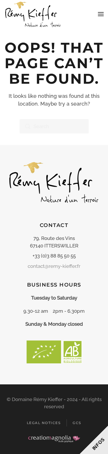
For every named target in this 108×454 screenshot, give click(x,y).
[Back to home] (33, 14)
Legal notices (44, 423)
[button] (101, 14)
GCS (77, 423)
